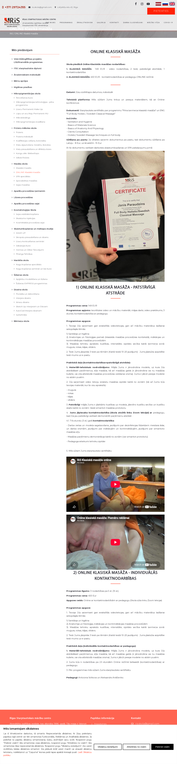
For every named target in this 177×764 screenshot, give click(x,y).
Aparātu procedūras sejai (26, 203)
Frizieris (19, 132)
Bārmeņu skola (21, 321)
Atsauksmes (100, 724)
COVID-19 (168, 23)
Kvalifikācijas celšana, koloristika (31, 140)
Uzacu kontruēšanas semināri (30, 241)
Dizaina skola (21, 289)
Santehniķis (21, 315)
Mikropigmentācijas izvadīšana (30, 122)
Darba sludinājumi (133, 23)
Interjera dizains (23, 298)
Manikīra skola (21, 260)
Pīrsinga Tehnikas (24, 254)
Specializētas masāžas (26, 180)
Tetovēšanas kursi (24, 98)
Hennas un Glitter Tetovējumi (30, 250)
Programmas (66, 23)
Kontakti (114, 23)
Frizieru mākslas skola (25, 128)
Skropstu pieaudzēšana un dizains (32, 237)
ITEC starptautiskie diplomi (27, 68)
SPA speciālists (23, 176)
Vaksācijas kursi (23, 245)
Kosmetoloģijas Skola (25, 210)
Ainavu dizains (22, 302)
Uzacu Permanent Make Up (29, 109)
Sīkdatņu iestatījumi (108, 747)
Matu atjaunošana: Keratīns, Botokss (33, 145)
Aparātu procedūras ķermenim (29, 191)
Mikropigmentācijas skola (27, 93)
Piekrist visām (162, 747)
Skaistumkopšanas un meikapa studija (33, 229)
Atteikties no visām (136, 747)
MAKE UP (21, 233)
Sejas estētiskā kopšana (27, 214)
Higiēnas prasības (23, 87)
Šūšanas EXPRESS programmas (31, 283)
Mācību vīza (153, 23)
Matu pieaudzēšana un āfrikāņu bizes (33, 149)
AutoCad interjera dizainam (29, 310)
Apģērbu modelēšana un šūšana (31, 279)
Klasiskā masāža (23, 168)
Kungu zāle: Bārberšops (27, 153)
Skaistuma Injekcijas (25, 218)
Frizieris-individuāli (24, 136)
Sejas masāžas (23, 185)
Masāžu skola (21, 164)
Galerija (101, 23)
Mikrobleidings (23, 117)
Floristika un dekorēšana (27, 294)
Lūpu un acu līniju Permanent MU (32, 113)
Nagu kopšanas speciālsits (28, 264)
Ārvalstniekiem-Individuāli (27, 75)
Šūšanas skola (21, 275)
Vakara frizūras (22, 157)
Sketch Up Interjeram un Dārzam (32, 306)
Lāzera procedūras (23, 197)
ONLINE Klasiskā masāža (28, 172)
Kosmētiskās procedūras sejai (30, 222)
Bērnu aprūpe (21, 81)
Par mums (51, 23)
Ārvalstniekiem (85, 23)
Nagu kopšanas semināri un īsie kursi (33, 269)
